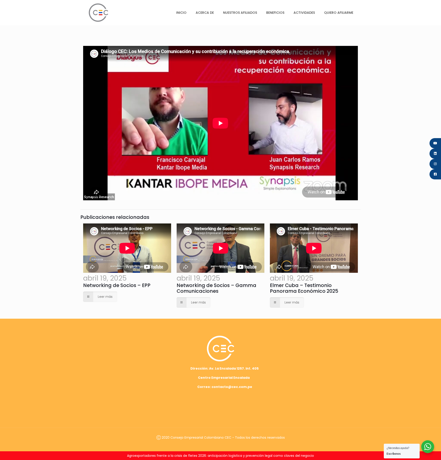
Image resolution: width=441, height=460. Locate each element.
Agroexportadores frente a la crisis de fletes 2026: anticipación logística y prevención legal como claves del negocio (220, 455)
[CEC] (98, 12)
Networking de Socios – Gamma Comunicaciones (216, 288)
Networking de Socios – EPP (116, 285)
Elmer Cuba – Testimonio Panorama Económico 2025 (304, 288)
